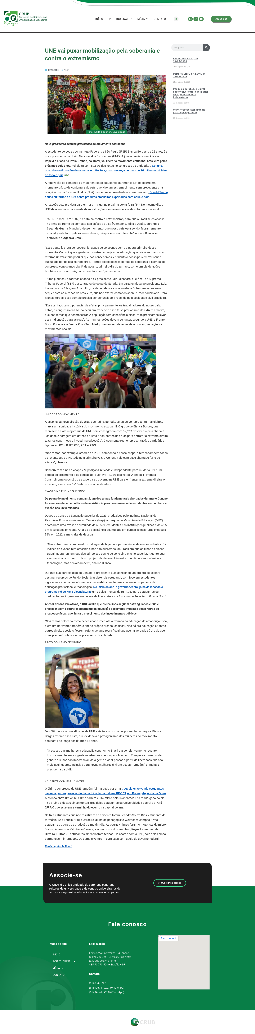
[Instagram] (195, 19)
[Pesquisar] (206, 47)
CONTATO (160, 18)
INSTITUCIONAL (118, 18)
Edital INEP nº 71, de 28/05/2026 (185, 60)
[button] (176, 19)
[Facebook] (190, 19)
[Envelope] (201, 19)
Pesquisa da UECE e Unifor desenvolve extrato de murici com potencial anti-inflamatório (190, 93)
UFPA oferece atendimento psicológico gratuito (189, 111)
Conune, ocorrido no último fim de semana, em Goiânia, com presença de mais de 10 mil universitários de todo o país (106, 170)
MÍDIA (141, 18)
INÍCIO (99, 18)
